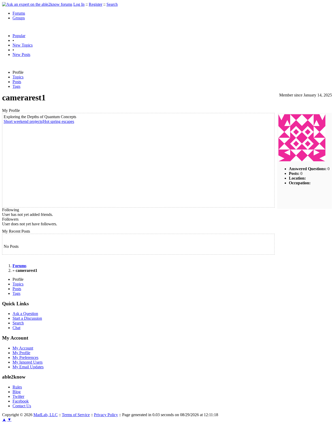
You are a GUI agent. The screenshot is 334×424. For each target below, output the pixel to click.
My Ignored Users (28, 362)
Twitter (18, 396)
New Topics (23, 45)
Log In (79, 4)
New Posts (21, 54)
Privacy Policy (106, 414)
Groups (19, 18)
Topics (18, 77)
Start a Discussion (27, 318)
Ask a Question (25, 313)
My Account (23, 348)
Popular (19, 35)
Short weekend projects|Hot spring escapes (39, 121)
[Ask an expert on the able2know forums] (37, 4)
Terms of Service (76, 414)
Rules (17, 387)
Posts (17, 81)
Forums (19, 13)
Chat (16, 327)
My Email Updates (28, 367)
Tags (16, 86)
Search (112, 4)
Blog (17, 391)
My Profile (21, 353)
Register (95, 4)
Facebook (21, 401)
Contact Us (22, 406)
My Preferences (25, 357)
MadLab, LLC (45, 414)
